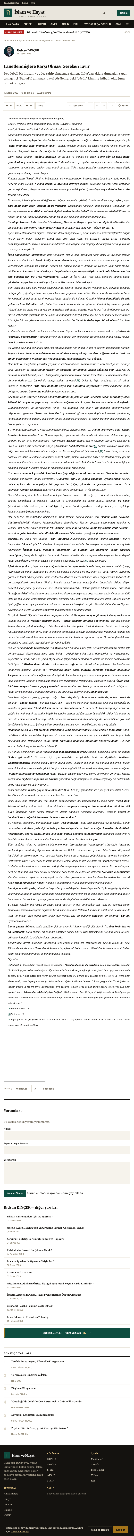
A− (10, 105)
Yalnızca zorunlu (100, 1529)
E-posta (16, 1143)
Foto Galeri (97, 1469)
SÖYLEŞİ (120, 24)
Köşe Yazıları (23, 40)
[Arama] (103, 12)
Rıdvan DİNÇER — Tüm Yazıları (67, 1333)
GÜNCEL (28, 24)
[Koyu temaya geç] (112, 12)
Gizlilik (8, 1510)
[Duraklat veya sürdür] (97, 105)
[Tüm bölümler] (127, 24)
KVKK (7, 1515)
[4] (86, 560)
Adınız (7, 1128)
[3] (9, 1014)
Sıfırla (40, 105)
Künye (25, 3)
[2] (9, 1008)
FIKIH (76, 24)
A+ (30, 105)
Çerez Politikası (20, 1531)
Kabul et (120, 1529)
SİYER (53, 24)
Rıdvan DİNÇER (28, 50)
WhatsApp (21, 1088)
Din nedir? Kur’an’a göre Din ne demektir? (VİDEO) (58, 32)
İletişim (123, 12)
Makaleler (97, 1459)
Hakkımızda (11, 1493)
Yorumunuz (10, 1159)
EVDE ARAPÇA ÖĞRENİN (97, 24)
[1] (9, 965)
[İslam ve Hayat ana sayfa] (31, 13)
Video (94, 1475)
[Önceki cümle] (90, 105)
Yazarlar (96, 1464)
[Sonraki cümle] (104, 105)
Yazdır (125, 105)
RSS (33, 3)
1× (111, 105)
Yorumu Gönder (15, 1193)
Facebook (48, 1088)
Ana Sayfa (12, 24)
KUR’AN (41, 24)
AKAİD (65, 24)
